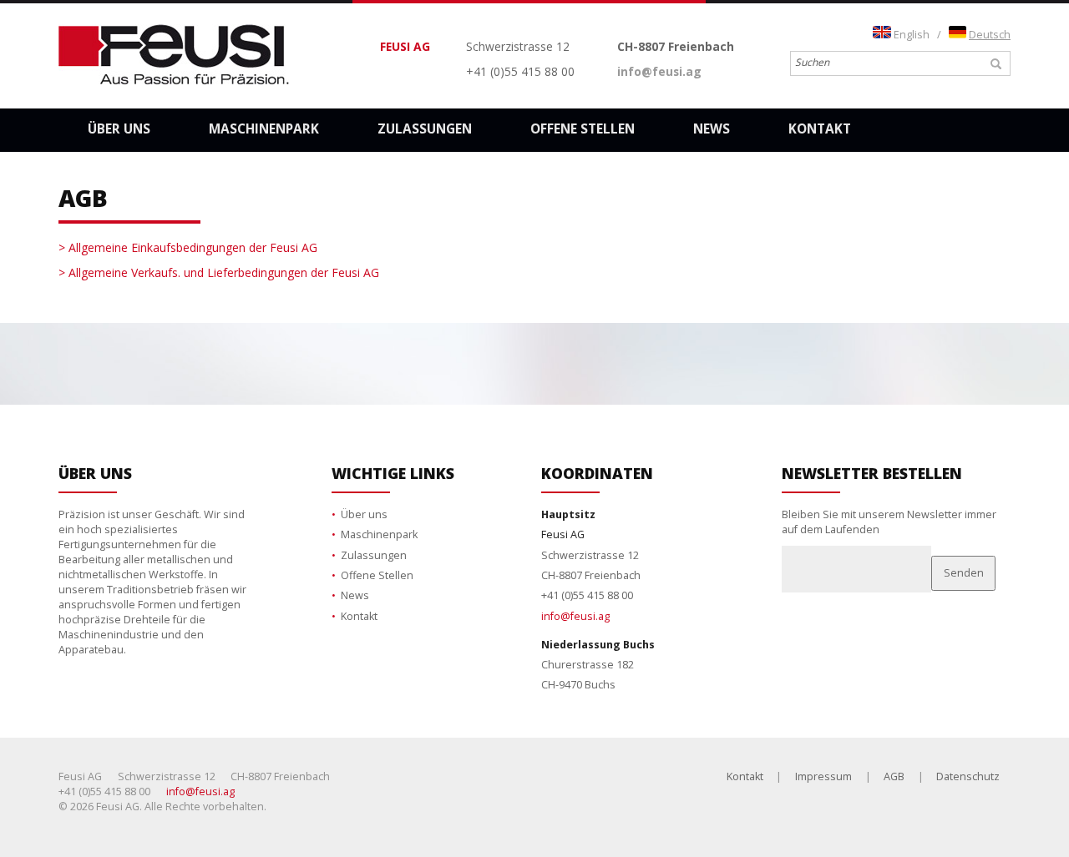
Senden (964, 573)
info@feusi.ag (659, 71)
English (912, 35)
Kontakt (819, 129)
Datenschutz (968, 776)
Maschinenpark (264, 129)
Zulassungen (424, 129)
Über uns (119, 129)
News (711, 129)
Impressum (823, 776)
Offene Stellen (582, 129)
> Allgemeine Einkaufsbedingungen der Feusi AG (187, 247)
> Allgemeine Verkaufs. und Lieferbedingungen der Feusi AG (218, 272)
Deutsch (990, 35)
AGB (894, 776)
